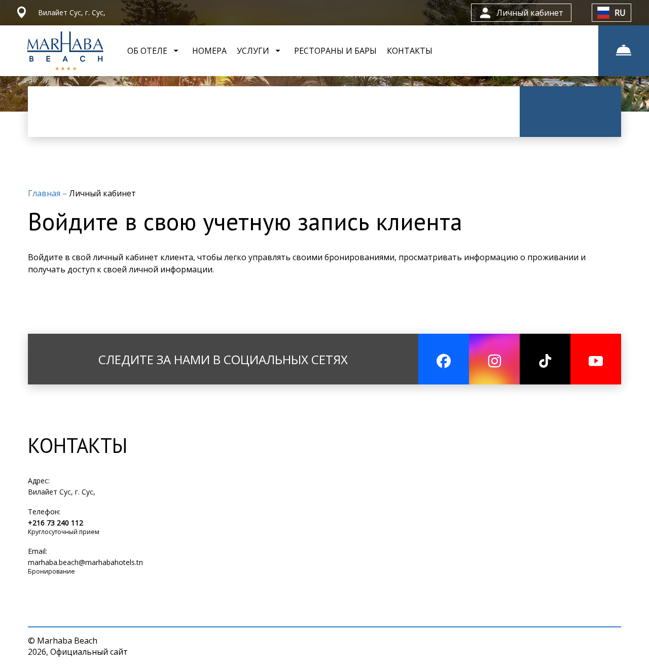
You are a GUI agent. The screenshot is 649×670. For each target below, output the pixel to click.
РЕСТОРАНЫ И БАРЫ (335, 50)
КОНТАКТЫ (409, 50)
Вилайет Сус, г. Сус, (61, 492)
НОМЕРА (209, 50)
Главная (45, 193)
